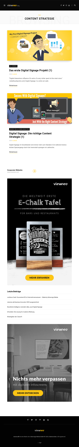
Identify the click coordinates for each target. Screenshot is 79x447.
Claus (14, 74)
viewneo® (16, 436)
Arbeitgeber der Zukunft (14, 316)
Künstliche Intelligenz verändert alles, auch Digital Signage (24, 307)
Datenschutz (52, 436)
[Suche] (74, 5)
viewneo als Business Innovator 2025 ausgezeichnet (23, 302)
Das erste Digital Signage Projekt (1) (30, 70)
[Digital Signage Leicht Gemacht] (13, 5)
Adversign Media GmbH (37, 436)
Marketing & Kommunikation (19, 129)
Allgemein (13, 66)
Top (40, 443)
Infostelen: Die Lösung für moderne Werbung (20, 312)
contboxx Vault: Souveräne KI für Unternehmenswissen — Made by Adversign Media (32, 297)
